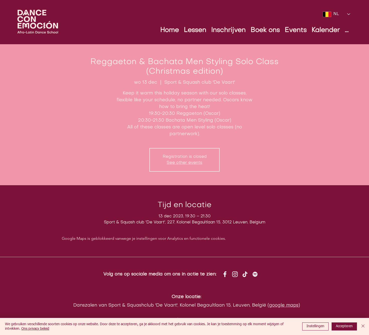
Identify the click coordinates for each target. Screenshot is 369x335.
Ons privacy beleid (35, 328)
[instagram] (235, 274)
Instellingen (315, 326)
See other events (184, 163)
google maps (283, 305)
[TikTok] (245, 274)
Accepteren (344, 326)
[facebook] (225, 274)
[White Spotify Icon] (255, 274)
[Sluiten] (363, 326)
